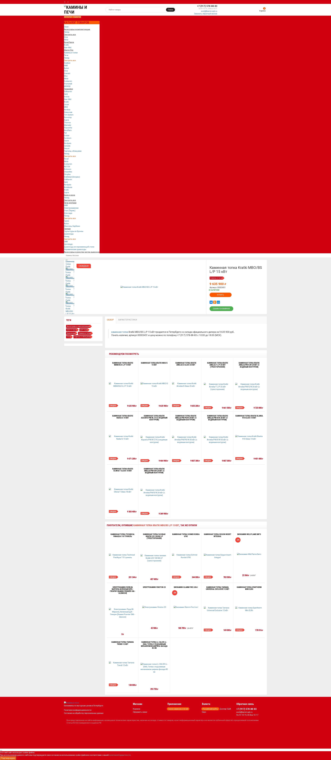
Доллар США (225, 709)
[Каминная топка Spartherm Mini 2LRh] (249, 609)
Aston (66, 68)
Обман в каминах (221, 309)
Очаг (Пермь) (69, 211)
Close (66, 27)
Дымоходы (69, 234)
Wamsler (67, 125)
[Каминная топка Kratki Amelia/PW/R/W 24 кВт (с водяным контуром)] (154, 492)
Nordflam (68, 130)
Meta (66, 40)
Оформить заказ (140, 712)
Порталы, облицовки (72, 151)
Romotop (68, 117)
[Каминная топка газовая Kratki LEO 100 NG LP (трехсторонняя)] (154, 558)
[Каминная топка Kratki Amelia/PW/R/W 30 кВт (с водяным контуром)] (217, 440)
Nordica (67, 110)
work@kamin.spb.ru (209, 11)
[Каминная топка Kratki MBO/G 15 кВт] (154, 384)
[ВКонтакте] (211, 302)
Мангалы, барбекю (72, 226)
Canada (67, 146)
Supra (66, 120)
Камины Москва (72, 255)
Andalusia (68, 187)
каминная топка (119, 332)
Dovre (66, 141)
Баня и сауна (72, 330)
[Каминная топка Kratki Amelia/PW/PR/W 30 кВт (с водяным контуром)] (186, 440)
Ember (66, 135)
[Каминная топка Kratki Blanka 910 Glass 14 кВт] (249, 437)
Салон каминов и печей (178, 709)
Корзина (136, 709)
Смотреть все (70, 60)
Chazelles (68, 172)
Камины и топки (71, 53)
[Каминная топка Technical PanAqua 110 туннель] (122, 556)
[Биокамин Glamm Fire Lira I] (186, 607)
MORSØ (67, 86)
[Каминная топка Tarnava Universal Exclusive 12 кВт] (217, 609)
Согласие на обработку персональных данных (83, 713)
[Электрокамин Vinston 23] (154, 607)
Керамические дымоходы (75, 249)
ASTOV (67, 167)
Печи (66, 55)
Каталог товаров (72, 17)
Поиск (170, 10)
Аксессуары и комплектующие (78, 326)
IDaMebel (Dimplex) (72, 177)
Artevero (67, 169)
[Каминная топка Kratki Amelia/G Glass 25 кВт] (186, 384)
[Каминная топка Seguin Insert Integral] (217, 556)
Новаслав (68, 112)
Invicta (66, 97)
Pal (65, 133)
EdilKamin (68, 179)
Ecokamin (68, 81)
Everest (67, 73)
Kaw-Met (67, 47)
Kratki (66, 45)
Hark (66, 94)
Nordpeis (67, 143)
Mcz (65, 76)
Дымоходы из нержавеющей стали (79, 247)
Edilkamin (68, 91)
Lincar (66, 104)
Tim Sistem (68, 115)
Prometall (68, 84)
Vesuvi (66, 148)
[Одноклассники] (214, 302)
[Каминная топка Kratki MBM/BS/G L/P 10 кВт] (122, 384)
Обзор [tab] (110, 320)
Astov (66, 223)
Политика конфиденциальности (77, 710)
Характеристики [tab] (127, 320)
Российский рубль (210, 709)
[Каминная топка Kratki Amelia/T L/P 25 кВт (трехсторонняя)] (217, 387)
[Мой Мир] (218, 302)
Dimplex (67, 174)
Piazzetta (68, 128)
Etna (66, 37)
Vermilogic (68, 244)
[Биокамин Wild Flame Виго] (249, 554)
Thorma (67, 123)
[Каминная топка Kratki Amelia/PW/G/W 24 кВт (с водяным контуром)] (249, 387)
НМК (66, 66)
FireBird (67, 63)
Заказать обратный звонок (205, 14)
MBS (66, 107)
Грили (66, 221)
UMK (66, 242)
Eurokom (67, 138)
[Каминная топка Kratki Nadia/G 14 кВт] (122, 437)
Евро (204, 712)
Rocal (66, 159)
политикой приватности (120, 755)
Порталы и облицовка (82, 337)
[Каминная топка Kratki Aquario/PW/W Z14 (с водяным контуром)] (154, 440)
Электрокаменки (71, 208)
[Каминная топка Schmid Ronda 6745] (186, 556)
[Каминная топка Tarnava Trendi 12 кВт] (122, 664)
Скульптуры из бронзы (73, 231)
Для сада (68, 213)
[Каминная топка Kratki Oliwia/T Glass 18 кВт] (122, 490)
